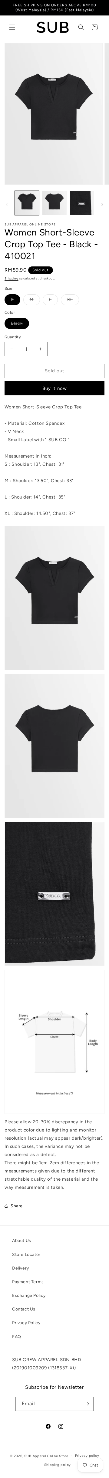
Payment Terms (28, 1281)
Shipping (11, 278)
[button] (12, 27)
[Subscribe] (86, 1404)
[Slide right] (102, 204)
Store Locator (26, 1254)
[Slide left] (6, 204)
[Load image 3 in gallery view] (82, 203)
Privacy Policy (26, 1322)
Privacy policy (87, 1456)
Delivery (20, 1268)
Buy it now (54, 388)
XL (73, 301)
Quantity (13, 337)
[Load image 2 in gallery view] (54, 203)
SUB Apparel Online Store (46, 1456)
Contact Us (23, 1309)
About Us (21, 1240)
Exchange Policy (29, 1295)
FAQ (16, 1336)
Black (20, 324)
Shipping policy (57, 1465)
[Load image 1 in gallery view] (27, 203)
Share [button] (17, 1206)
